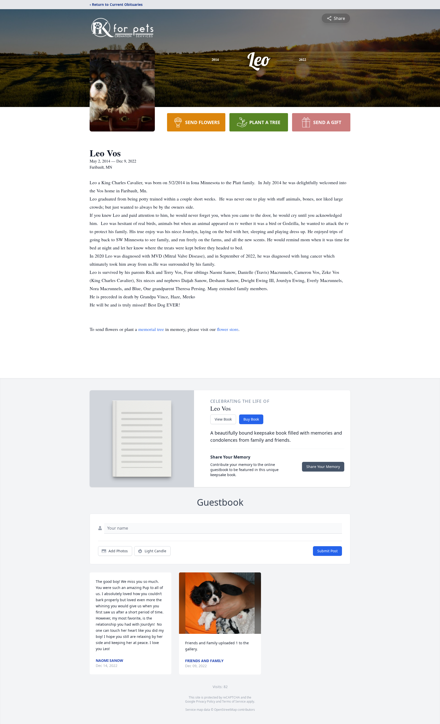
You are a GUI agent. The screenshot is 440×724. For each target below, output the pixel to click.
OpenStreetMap (225, 709)
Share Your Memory (323, 466)
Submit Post (327, 550)
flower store (227, 329)
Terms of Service (234, 701)
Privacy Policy (205, 701)
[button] (219, 603)
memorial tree (151, 329)
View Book (223, 419)
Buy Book (251, 419)
